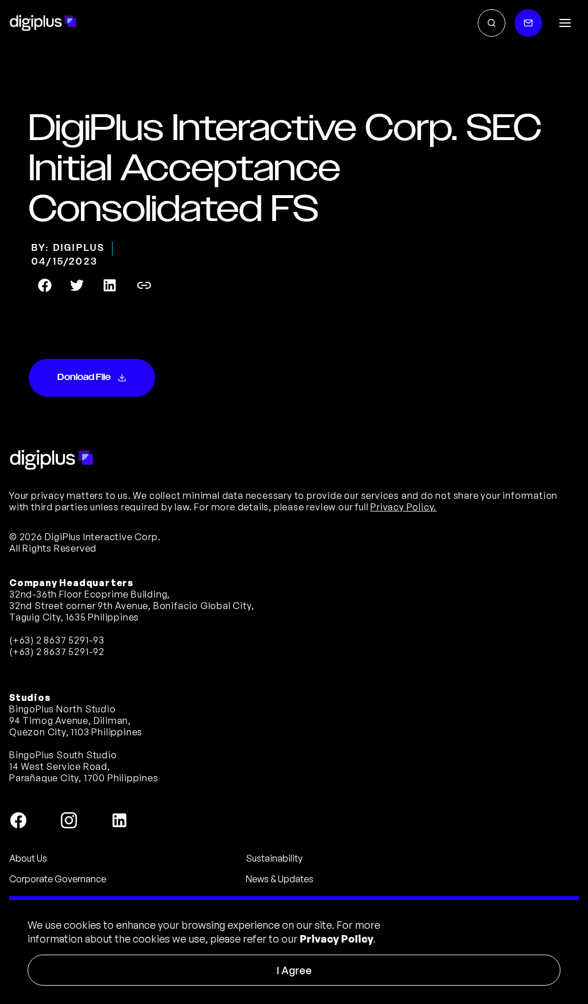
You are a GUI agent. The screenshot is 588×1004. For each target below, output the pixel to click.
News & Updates (280, 879)
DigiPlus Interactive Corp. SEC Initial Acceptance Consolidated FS (285, 169)
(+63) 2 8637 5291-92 (57, 651)
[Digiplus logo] (43, 23)
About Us (28, 858)
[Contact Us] (528, 23)
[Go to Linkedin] (119, 820)
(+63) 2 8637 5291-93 (57, 640)
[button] (565, 23)
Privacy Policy (336, 938)
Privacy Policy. (403, 507)
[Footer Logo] (51, 459)
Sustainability (274, 858)
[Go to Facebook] (18, 820)
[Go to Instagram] (69, 820)
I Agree (294, 970)
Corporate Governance (57, 879)
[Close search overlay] (491, 23)
